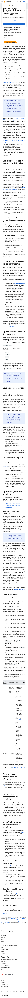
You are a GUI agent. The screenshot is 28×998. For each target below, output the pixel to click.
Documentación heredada (6, 969)
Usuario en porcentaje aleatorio (12, 503)
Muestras (3, 937)
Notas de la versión (5, 965)
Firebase (2, 982)
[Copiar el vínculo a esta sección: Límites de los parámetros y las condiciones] (15, 799)
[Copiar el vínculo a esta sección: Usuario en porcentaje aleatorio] (11, 513)
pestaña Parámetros (7, 206)
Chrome (2, 980)
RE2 (20, 719)
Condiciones (19, 894)
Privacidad (9, 991)
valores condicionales (19, 283)
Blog (2, 947)
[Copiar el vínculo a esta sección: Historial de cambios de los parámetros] (13, 863)
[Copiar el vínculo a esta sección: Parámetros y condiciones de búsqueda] (13, 779)
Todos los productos (5, 986)
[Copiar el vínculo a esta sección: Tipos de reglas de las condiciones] (15, 494)
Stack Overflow (4, 961)
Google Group (4, 963)
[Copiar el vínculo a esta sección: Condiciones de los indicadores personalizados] (4, 599)
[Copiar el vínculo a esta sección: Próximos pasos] (18, 905)
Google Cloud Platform (5, 984)
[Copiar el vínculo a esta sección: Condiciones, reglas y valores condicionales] (4, 166)
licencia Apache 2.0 (21, 919)
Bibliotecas (3, 939)
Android (2, 978)
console (7, 786)
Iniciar (14, 24)
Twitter (2, 951)
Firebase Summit (4, 949)
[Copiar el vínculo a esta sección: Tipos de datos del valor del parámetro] (17, 334)
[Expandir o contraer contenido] (4, 37)
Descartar (14, 20)
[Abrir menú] (2, 1)
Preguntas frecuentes (5, 967)
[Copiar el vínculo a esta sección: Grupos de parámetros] (4, 390)
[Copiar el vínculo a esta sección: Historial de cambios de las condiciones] (13, 891)
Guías (2, 933)
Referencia (3, 935)
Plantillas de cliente (8, 40)
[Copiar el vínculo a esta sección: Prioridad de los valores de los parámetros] (21, 264)
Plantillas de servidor (11, 42)
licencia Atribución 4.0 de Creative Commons (16, 918)
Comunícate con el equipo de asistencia (9, 959)
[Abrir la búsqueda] (18, 1)
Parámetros (5, 466)
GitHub (2, 941)
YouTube (2, 953)
